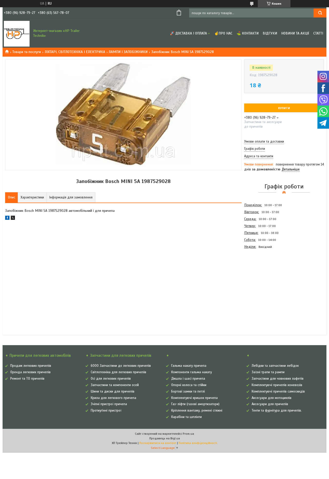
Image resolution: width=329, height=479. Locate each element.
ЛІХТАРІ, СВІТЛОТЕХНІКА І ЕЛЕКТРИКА (75, 52)
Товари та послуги (26, 52)
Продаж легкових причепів (30, 366)
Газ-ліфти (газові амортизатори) (195, 404)
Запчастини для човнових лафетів (278, 379)
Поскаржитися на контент (157, 443)
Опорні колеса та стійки (188, 385)
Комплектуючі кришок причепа (194, 398)
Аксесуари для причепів (270, 404)
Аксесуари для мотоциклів (271, 398)
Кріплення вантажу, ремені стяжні (196, 410)
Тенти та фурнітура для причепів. (277, 410)
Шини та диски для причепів (112, 391)
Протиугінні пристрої (106, 410)
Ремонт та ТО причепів (27, 379)
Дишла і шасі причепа (188, 379)
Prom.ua (188, 434)
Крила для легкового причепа (113, 398)
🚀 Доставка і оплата (188, 33)
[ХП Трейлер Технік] (17, 33)
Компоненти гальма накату (191, 372)
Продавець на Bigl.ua (164, 438)
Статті (318, 33)
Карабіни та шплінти (186, 417)
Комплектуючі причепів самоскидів (278, 391)
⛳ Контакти (247, 33)
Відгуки (270, 33)
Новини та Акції (295, 33)
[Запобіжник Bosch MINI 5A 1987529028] (262, 278)
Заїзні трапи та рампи (268, 372)
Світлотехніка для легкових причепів (118, 372)
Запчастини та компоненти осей (115, 385)
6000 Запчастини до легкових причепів (121, 366)
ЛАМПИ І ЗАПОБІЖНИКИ (128, 52)
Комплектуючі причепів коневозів (277, 385)
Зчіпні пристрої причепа (109, 404)
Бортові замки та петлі (188, 391)
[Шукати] (320, 13)
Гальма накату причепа (188, 366)
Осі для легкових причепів (111, 379)
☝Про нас (223, 33)
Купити (284, 108)
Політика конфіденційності (198, 443)
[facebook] (7, 218)
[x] (13, 218)
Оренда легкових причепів (30, 372)
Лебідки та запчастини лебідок (275, 366)
